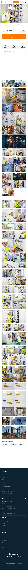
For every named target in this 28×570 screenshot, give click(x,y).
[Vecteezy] (2, 2)
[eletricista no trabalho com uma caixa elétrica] (8, 261)
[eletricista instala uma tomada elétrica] (8, 225)
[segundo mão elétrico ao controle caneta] (8, 538)
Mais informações (6, 54)
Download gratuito (14, 36)
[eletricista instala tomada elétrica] (19, 208)
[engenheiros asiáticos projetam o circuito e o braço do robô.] (8, 192)
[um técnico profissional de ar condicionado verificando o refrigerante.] (8, 241)
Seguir (23, 31)
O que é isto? (12, 51)
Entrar (22, 2)
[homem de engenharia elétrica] (13, 135)
